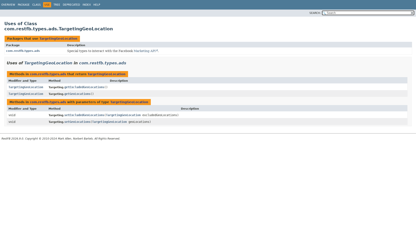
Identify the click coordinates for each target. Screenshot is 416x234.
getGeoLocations (77, 94)
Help (96, 4)
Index (87, 4)
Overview (8, 4)
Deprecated (71, 4)
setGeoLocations (77, 122)
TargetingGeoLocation (58, 38)
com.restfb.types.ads (23, 50)
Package (24, 4)
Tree (57, 4)
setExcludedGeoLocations (84, 115)
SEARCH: (315, 13)
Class (36, 4)
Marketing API (145, 51)
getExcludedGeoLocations (84, 87)
